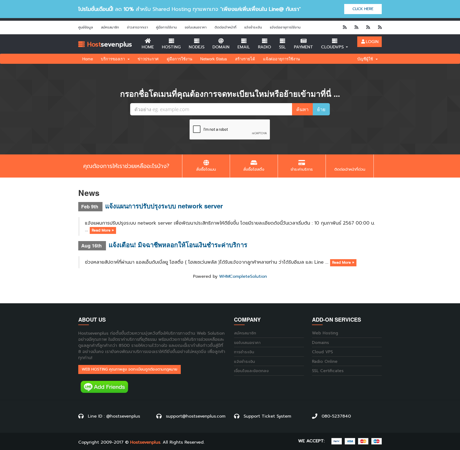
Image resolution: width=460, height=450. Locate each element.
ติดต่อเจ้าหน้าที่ (225, 27)
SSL (282, 47)
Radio (264, 47)
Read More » (103, 230)
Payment (303, 47)
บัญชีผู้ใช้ (366, 58)
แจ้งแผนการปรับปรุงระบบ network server (164, 205)
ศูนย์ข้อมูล (85, 27)
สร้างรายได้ (245, 58)
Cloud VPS (322, 352)
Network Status (213, 58)
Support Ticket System (267, 416)
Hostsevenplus (145, 442)
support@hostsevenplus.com (195, 416)
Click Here (362, 9)
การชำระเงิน (244, 352)
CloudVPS (333, 47)
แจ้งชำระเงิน (253, 27)
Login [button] (372, 42)
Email (243, 47)
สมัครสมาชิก (110, 27)
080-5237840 (336, 416)
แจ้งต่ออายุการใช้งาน (285, 27)
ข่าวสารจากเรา (137, 27)
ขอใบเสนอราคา (196, 27)
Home (148, 47)
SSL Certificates (328, 371)
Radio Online (325, 361)
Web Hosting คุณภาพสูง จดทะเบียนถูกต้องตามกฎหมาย (129, 369)
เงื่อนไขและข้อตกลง (251, 371)
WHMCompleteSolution (243, 276)
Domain (220, 47)
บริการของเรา (114, 58)
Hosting (171, 47)
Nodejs (196, 47)
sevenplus (108, 44)
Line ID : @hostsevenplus (114, 416)
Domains (320, 343)
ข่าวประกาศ (148, 58)
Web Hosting (325, 333)
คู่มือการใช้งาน (166, 27)
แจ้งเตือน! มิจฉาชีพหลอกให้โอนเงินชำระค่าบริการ (178, 244)
